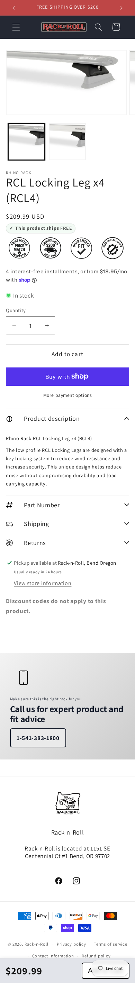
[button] (16, 27)
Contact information (53, 956)
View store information (42, 583)
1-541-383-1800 (38, 738)
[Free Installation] (112, 248)
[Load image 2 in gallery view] (67, 141)
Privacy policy (71, 944)
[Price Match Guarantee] (19, 248)
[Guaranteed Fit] (81, 248)
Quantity (16, 310)
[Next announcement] (121, 7)
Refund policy (96, 956)
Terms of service (110, 944)
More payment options (67, 395)
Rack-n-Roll (36, 944)
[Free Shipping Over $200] (50, 248)
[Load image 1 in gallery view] (26, 141)
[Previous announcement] (13, 7)
